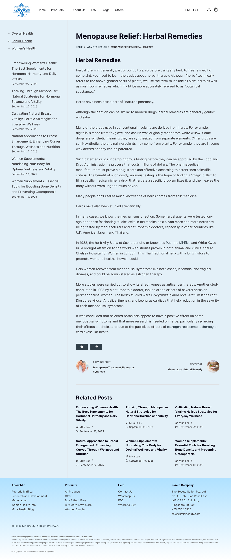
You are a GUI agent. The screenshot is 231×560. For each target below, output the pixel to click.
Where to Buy (127, 505)
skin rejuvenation (132, 539)
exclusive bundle (211, 542)
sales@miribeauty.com (186, 514)
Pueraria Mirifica (178, 243)
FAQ (93, 10)
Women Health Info (24, 505)
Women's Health (24, 48)
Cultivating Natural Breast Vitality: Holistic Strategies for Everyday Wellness (196, 411)
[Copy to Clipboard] (96, 347)
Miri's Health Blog (23, 509)
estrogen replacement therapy (190, 327)
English (191, 10)
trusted (31, 539)
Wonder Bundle (75, 509)
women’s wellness (86, 545)
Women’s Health (58, 537)
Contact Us (125, 491)
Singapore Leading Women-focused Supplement (34, 551)
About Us (79, 10)
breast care (115, 539)
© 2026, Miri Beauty (23, 525)
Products (57, 10)
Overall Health (22, 33)
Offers (119, 10)
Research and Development (29, 496)
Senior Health (22, 41)
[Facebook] (82, 347)
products (210, 539)
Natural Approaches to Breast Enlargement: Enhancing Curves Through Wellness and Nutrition (36, 141)
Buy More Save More (78, 505)
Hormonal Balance (74, 537)
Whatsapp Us (126, 496)
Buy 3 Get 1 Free (75, 500)
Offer (68, 496)
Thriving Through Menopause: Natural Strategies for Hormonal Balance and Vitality (147, 411)
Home (42, 10)
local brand (54, 545)
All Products (72, 491)
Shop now (191, 542)
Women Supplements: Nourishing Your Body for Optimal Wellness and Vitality (146, 445)
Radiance (88, 537)
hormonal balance (101, 539)
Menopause (19, 500)
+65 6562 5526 (181, 509)
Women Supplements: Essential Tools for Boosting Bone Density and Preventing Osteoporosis (36, 186)
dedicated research (193, 539)
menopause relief (85, 539)
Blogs (106, 10)
